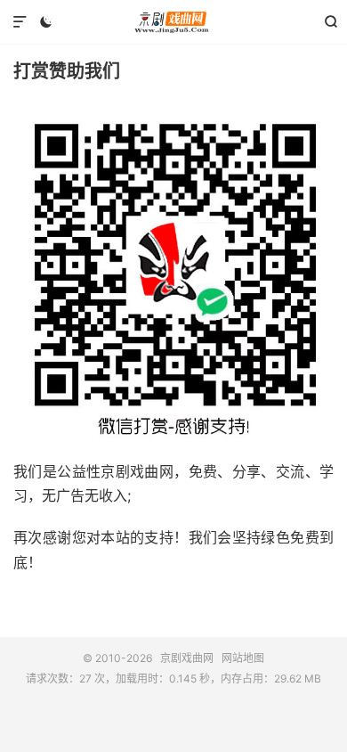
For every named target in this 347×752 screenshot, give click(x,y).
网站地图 (243, 658)
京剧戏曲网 (173, 22)
